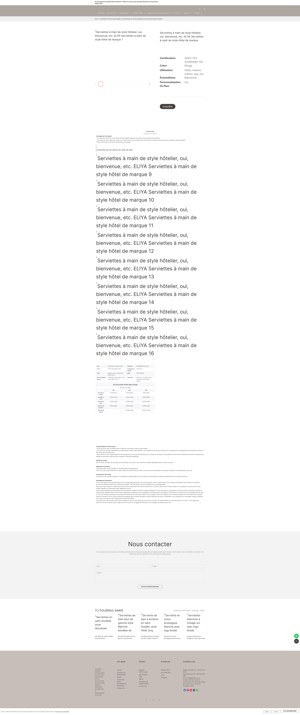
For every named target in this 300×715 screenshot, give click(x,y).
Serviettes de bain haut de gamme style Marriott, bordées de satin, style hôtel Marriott (126, 637)
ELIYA (96, 19)
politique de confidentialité (62, 711)
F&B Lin (141, 679)
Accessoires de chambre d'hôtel (182, 610)
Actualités (164, 677)
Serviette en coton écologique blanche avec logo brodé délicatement (172, 637)
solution (119, 677)
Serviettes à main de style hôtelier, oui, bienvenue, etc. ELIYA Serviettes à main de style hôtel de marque (131, 19)
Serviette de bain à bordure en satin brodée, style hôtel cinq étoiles (150, 637)
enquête (168, 106)
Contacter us (121, 688)
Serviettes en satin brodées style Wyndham (104, 637)
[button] (204, 13)
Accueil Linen (143, 686)
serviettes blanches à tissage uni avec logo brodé (196, 637)
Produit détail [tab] (150, 131)
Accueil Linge (195, 610)
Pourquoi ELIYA (165, 670)
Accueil (119, 670)
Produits (202, 610)
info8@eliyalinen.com (194, 678)
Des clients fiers (165, 672)
